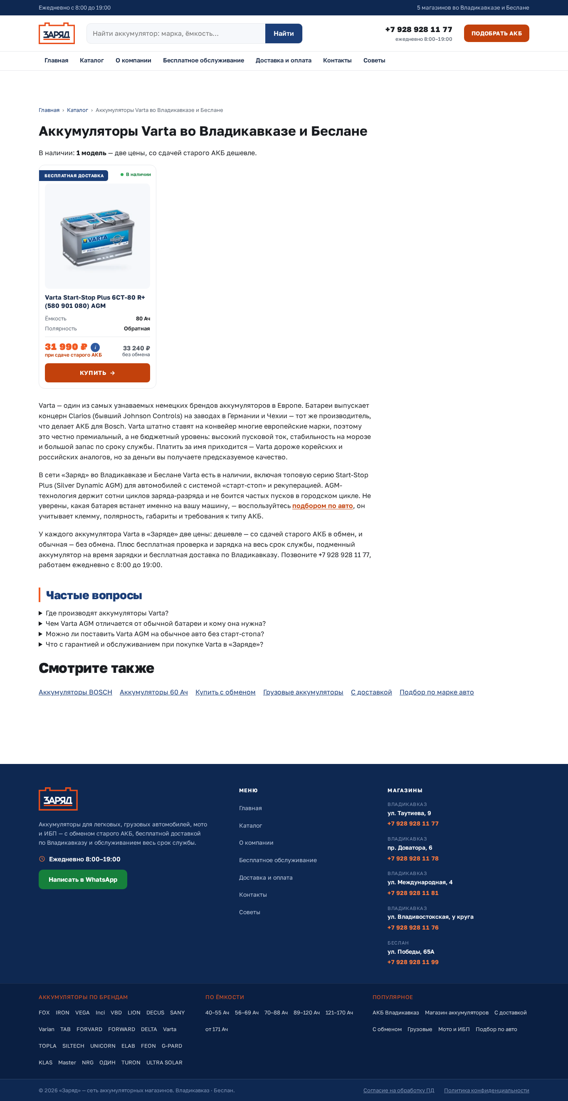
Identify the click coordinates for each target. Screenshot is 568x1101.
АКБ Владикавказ (396, 1012)
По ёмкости (224, 997)
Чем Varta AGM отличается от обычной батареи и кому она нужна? (156, 623)
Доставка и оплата (283, 60)
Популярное (393, 997)
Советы (374, 60)
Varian (46, 1029)
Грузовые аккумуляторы (303, 692)
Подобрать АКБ (497, 33)
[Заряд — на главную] (57, 33)
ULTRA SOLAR (164, 1062)
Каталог (92, 60)
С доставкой (371, 692)
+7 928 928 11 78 (413, 858)
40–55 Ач (217, 1012)
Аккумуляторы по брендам (83, 997)
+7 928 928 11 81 (413, 892)
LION (134, 1012)
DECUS (155, 1012)
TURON (131, 1062)
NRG (88, 1062)
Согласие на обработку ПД (398, 1090)
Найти (284, 33)
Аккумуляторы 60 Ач (154, 692)
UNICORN (103, 1045)
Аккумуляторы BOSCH (75, 692)
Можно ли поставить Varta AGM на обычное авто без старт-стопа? (155, 634)
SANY (177, 1012)
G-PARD (172, 1045)
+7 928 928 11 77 (418, 33)
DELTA (149, 1029)
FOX (44, 1012)
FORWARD (121, 1029)
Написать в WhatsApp (83, 879)
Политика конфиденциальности (486, 1090)
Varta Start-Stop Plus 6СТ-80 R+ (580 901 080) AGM (95, 301)
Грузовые (419, 1029)
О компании (133, 60)
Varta (169, 1029)
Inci (100, 1012)
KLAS (45, 1062)
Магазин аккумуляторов (457, 1012)
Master (67, 1062)
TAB (65, 1029)
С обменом (387, 1029)
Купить (98, 372)
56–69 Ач (247, 1012)
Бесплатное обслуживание (203, 60)
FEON (148, 1045)
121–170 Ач (339, 1012)
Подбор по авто (496, 1029)
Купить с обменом (225, 692)
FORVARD (89, 1029)
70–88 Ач (276, 1012)
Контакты (337, 60)
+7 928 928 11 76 (413, 927)
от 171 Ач (216, 1029)
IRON (62, 1012)
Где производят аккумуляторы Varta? (107, 613)
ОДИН (107, 1062)
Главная (56, 60)
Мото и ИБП (454, 1029)
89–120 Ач (307, 1012)
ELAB (128, 1045)
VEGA (82, 1012)
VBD (116, 1012)
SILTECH (73, 1045)
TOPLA (48, 1045)
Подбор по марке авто (437, 692)
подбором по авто (322, 505)
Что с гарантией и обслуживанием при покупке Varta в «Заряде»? (154, 644)
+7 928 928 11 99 (413, 961)
